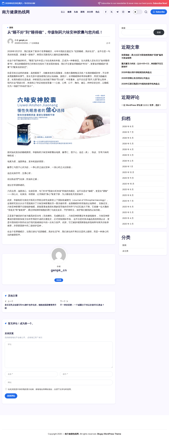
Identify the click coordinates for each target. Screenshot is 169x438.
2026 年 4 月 (128, 149)
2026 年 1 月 (127, 166)
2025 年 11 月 (128, 178)
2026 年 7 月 (128, 132)
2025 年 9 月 (128, 189)
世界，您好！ (155, 105)
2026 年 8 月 (128, 126)
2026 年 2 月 (127, 161)
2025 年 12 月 (128, 172)
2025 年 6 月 (128, 206)
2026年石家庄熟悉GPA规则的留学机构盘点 (140, 83)
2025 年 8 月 (128, 195)
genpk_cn (23, 40)
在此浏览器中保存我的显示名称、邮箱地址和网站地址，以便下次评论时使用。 (40, 389)
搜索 (123, 28)
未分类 (125, 251)
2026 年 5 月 (128, 143)
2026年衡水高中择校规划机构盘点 (136, 72)
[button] (137, 11)
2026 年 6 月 (128, 138)
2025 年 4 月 (128, 218)
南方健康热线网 (16, 11)
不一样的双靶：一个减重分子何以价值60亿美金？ (82, 304)
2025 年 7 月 (128, 201)
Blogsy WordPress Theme (109, 434)
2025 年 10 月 (128, 184)
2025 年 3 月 (128, 224)
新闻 (124, 245)
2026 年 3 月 (128, 155)
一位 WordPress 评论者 (132, 105)
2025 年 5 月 (128, 212)
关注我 (58, 280)
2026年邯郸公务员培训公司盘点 (135, 78)
